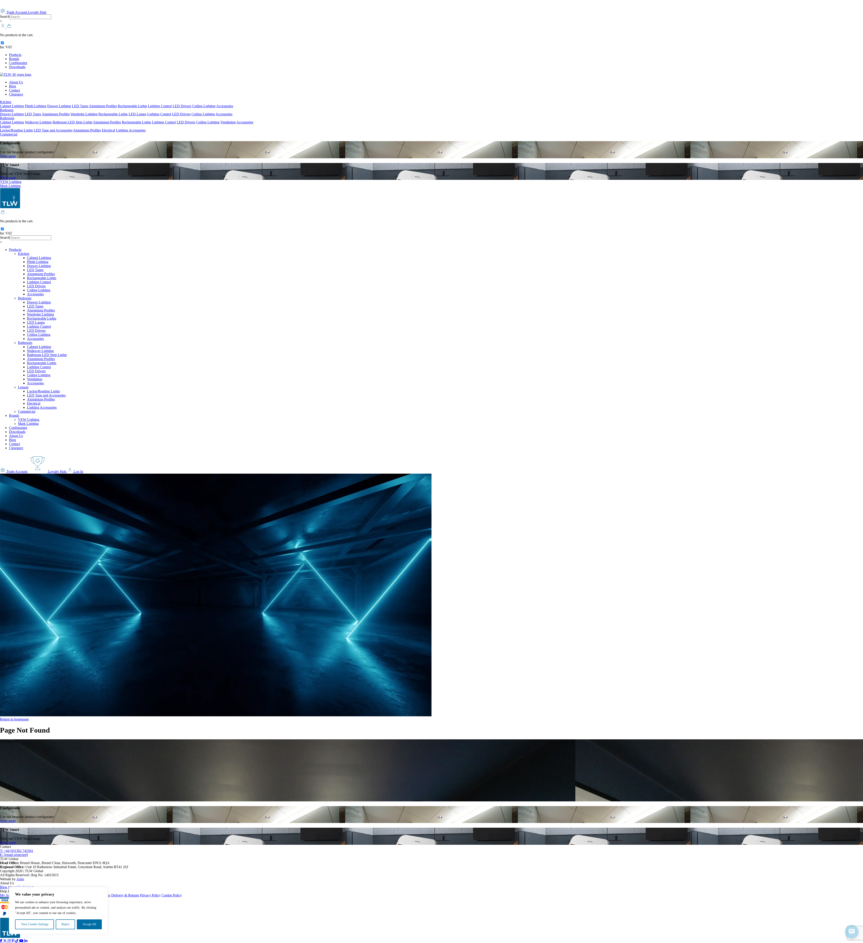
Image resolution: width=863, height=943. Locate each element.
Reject (65, 924)
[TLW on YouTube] (21, 941)
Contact (14, 90)
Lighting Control (160, 106)
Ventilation (228, 122)
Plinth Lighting (35, 106)
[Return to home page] (15, 74)
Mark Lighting (10, 186)
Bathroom (7, 118)
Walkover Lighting (38, 122)
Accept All (89, 924)
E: (14, 855)
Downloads (17, 67)
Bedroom (6, 110)
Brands (14, 59)
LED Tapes (80, 106)
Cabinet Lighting (12, 106)
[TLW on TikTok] (17, 941)
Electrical (108, 130)
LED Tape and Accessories (53, 130)
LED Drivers (182, 106)
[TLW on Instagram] (10, 941)
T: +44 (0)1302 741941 (16, 851)
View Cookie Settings (34, 924)
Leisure (5, 126)
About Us (16, 82)
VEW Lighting (10, 182)
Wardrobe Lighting (84, 114)
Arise (20, 879)
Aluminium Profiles (103, 106)
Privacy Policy (150, 895)
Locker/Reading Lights (16, 130)
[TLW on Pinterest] (13, 941)
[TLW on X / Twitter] (5, 941)
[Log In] (3, 27)
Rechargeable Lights (132, 106)
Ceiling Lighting (204, 106)
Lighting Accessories (131, 130)
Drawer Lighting (59, 106)
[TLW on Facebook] (1, 941)
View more (8, 156)
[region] (58, 910)
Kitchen (5, 102)
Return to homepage (14, 719)
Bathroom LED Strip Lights (72, 122)
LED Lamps (137, 114)
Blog (12, 86)
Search (5, 16)
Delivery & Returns (125, 895)
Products (15, 55)
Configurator (18, 63)
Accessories (224, 106)
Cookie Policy (172, 895)
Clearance (16, 94)
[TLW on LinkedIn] (25, 941)
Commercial (8, 134)
